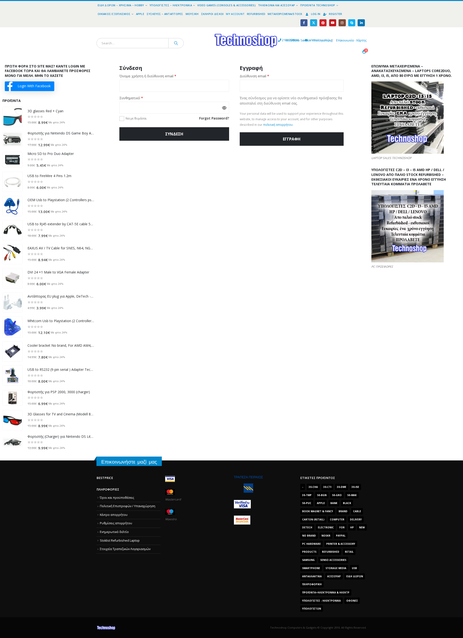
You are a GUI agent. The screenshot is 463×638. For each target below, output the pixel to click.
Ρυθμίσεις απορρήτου (116, 523)
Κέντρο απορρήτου (114, 515)
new (362, 527)
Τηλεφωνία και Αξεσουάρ (276, 5)
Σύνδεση (174, 134)
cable (357, 511)
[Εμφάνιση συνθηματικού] (224, 108)
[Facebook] (303, 22)
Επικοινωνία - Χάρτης (351, 40)
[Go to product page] (12, 117)
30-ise (355, 487)
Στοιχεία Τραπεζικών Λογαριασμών (125, 549)
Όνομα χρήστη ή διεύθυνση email (156, 75)
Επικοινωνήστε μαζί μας (129, 462)
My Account (235, 14)
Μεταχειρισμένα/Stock (285, 14)
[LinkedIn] (361, 22)
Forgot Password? (214, 118)
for (342, 527)
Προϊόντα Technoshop (317, 5)
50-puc (306, 503)
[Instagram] (342, 22)
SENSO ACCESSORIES (333, 560)
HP (352, 527)
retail (349, 551)
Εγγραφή (291, 139)
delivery (356, 519)
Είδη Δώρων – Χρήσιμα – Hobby (121, 5)
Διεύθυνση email (263, 75)
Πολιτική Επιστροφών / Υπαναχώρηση (127, 506)
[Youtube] (332, 22)
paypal (341, 535)
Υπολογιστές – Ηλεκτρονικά (171, 5)
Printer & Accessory (340, 543)
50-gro (337, 495)
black (347, 503)
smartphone (311, 568)
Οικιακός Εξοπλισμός (114, 14)
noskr (325, 535)
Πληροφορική (312, 584)
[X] (313, 22)
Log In (315, 14)
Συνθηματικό (139, 97)
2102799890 (281, 40)
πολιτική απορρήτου (278, 125)
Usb (354, 568)
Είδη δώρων (354, 576)
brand (343, 511)
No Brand (309, 535)
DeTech (307, 527)
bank (333, 503)
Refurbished (256, 14)
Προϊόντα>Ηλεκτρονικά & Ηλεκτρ (325, 592)
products (309, 551)
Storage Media (336, 568)
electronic (326, 527)
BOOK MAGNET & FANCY (317, 511)
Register (335, 14)
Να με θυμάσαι (136, 118)
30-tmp (307, 495)
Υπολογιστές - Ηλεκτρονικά (321, 600)
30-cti (327, 487)
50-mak (352, 495)
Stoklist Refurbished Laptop (120, 540)
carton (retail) (313, 519)
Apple (140, 14)
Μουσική (192, 14)
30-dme (341, 487)
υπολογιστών (311, 608)
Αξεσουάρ (334, 576)
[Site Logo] (201, 30)
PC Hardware (311, 543)
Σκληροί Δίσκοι (212, 14)
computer (337, 519)
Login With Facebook (34, 86)
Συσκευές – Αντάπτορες (165, 14)
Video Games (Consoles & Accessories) (226, 5)
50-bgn (322, 495)
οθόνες (352, 600)
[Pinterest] (323, 22)
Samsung (308, 560)
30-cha (313, 487)
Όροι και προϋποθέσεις (117, 498)
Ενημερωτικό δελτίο (114, 532)
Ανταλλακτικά (312, 576)
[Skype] (351, 22)
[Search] (176, 43)
